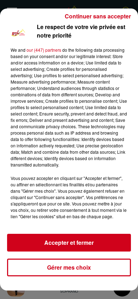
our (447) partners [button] (44, 50)
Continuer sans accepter (98, 16)
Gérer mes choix (69, 267)
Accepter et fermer (69, 242)
